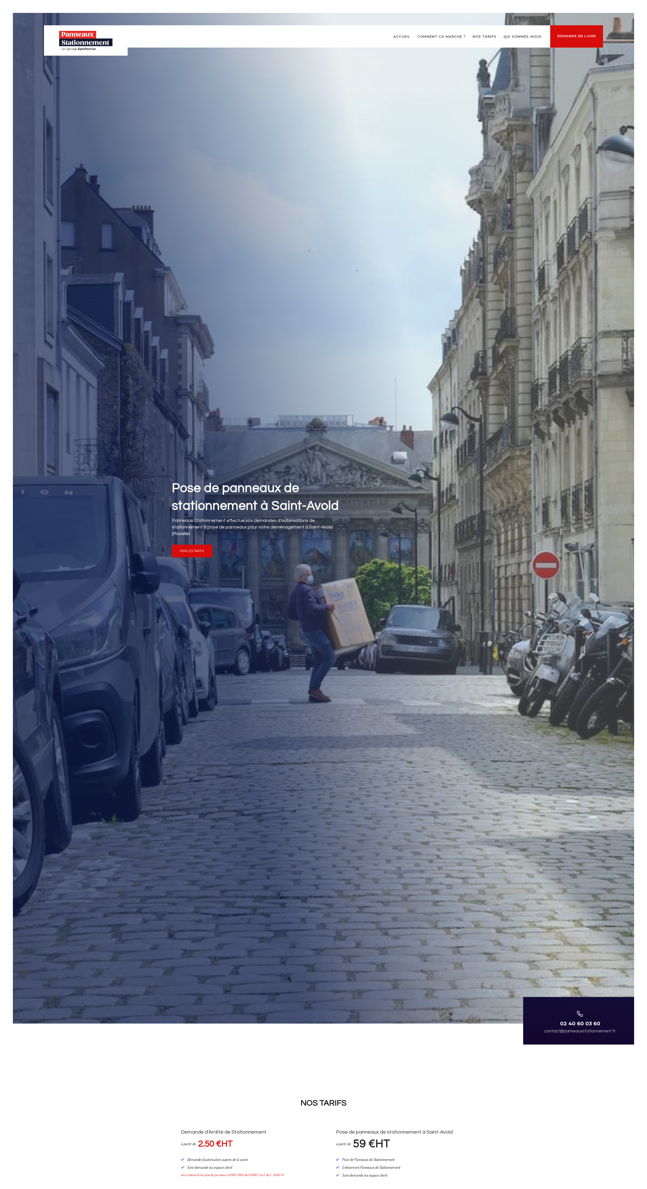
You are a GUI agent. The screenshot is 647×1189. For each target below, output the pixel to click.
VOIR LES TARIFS (192, 551)
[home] (86, 40)
